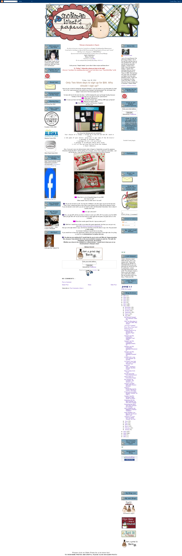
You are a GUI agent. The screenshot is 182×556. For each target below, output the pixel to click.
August (127, 314)
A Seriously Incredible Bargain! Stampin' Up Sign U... (130, 393)
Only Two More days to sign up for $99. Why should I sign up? (89, 84)
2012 (124, 304)
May (126, 423)
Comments (127, 225)
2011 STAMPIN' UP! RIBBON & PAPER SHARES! (130, 410)
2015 (124, 299)
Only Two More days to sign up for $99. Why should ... (130, 322)
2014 (124, 301)
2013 (124, 302)
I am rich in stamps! (129, 325)
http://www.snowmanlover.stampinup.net (91, 226)
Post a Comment (66, 282)
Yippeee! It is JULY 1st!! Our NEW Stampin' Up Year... (130, 418)
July (126, 315)
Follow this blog (129, 459)
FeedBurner (93, 267)
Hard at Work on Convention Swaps (130, 377)
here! (101, 60)
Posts (125, 222)
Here (94, 58)
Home (89, 284)
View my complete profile (128, 85)
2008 (124, 435)
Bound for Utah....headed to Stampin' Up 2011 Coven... (129, 367)
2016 (124, 297)
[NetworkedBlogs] (129, 457)
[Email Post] (98, 269)
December (128, 307)
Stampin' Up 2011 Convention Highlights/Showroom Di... (130, 348)
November (128, 309)
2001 (124, 436)
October (127, 310)
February (127, 428)
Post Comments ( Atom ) (76, 288)
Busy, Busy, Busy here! (130, 327)
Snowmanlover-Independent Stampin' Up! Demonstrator (52, 166)
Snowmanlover (127, 55)
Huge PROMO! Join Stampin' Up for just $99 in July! (130, 414)
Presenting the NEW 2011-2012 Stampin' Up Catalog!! (130, 406)
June (126, 421)
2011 (124, 305)
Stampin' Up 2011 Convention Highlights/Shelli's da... (129, 343)
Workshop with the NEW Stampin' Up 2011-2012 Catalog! (130, 401)
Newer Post (65, 284)
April (126, 424)
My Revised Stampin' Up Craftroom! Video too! (130, 318)
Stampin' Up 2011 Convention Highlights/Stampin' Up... (130, 353)
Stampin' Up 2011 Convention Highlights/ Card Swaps (129, 337)
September (128, 312)
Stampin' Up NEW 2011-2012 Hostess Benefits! (130, 385)
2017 (124, 295)
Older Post (114, 284)
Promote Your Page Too (50, 199)
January (127, 429)
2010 (124, 431)
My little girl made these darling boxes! (130, 374)
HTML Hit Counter (126, 289)
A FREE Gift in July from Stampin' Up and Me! (129, 358)
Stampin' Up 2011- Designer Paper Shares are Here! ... (130, 397)
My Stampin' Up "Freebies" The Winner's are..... (129, 381)
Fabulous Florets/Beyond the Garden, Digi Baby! (130, 389)
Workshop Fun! (128, 328)
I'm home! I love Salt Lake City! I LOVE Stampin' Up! (130, 363)
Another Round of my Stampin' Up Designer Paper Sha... (130, 332)
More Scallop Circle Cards (129, 371)
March (127, 426)
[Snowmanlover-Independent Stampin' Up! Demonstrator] (50, 197)
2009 (124, 433)
